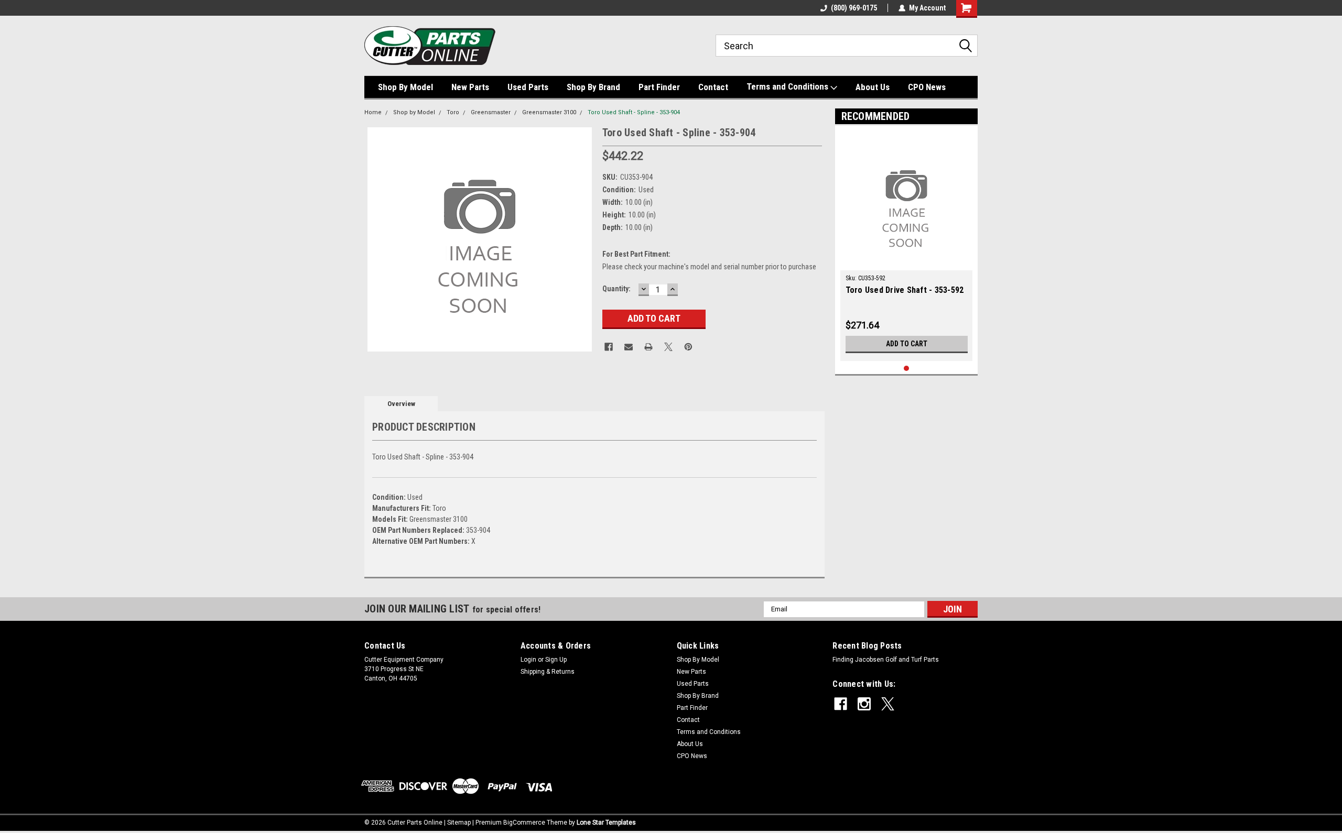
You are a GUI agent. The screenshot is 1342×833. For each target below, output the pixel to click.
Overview (401, 404)
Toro (453, 112)
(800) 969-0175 (854, 8)
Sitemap (459, 822)
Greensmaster (491, 112)
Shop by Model (414, 112)
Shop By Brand (593, 87)
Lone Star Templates (606, 822)
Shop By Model (405, 87)
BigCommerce (524, 822)
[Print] (648, 347)
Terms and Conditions (788, 86)
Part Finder (659, 87)
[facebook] (840, 703)
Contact (713, 87)
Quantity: (616, 288)
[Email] (628, 347)
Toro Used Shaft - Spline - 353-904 (634, 112)
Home (373, 112)
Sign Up (556, 659)
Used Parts (527, 87)
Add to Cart (906, 343)
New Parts (470, 87)
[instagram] (864, 703)
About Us (873, 87)
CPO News (927, 87)
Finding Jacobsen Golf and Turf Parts (885, 659)
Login (528, 659)
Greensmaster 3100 (549, 112)
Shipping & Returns (548, 671)
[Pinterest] (688, 347)
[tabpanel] (906, 246)
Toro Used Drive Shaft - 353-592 (905, 290)
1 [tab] (907, 368)
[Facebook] (608, 347)
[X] (668, 347)
